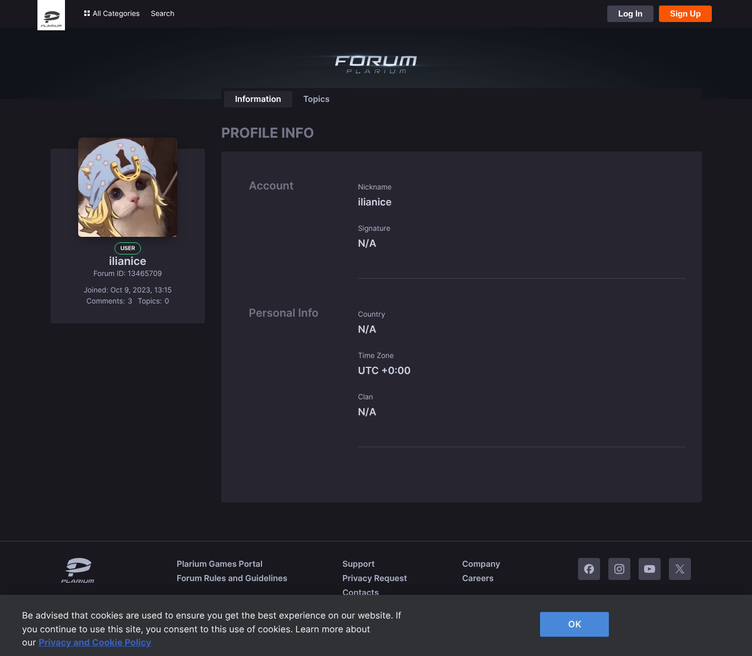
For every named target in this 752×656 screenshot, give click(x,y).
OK (574, 624)
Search (163, 13)
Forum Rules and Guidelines (232, 578)
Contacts (360, 592)
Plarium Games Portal (220, 564)
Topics (316, 99)
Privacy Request (374, 578)
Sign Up (685, 13)
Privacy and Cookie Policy (95, 642)
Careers (477, 578)
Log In (630, 13)
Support (358, 564)
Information (258, 99)
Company (481, 564)
